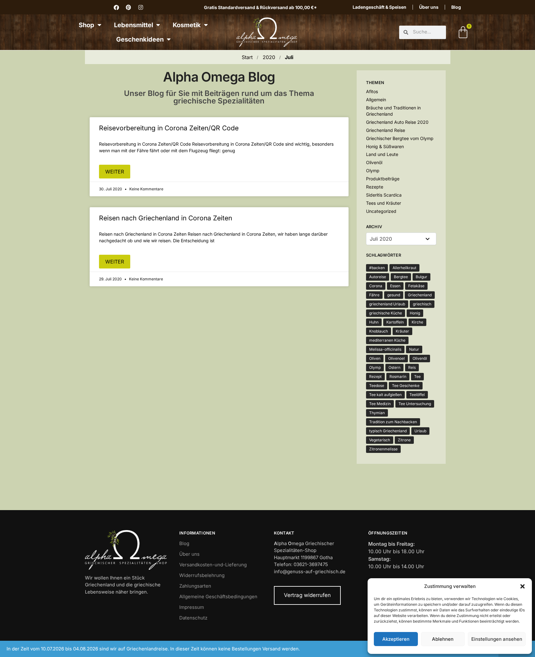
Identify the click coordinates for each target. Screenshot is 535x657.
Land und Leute (382, 154)
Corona (375, 285)
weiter (114, 171)
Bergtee (401, 276)
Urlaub (420, 431)
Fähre (374, 295)
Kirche (417, 322)
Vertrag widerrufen (307, 595)
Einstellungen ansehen (496, 639)
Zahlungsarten (195, 586)
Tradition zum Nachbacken (393, 421)
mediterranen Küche (387, 340)
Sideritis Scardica (384, 195)
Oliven (374, 358)
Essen (395, 285)
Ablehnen (442, 639)
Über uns (428, 7)
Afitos (372, 91)
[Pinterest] (128, 7)
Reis (412, 367)
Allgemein (376, 99)
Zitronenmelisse (383, 449)
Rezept (375, 376)
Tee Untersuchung (415, 403)
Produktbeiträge (382, 178)
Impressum (191, 607)
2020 (269, 57)
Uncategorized (381, 211)
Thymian (377, 412)
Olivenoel (396, 358)
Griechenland (420, 295)
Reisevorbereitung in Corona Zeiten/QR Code (169, 128)
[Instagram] (140, 7)
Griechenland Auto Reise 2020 (397, 122)
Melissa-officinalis (385, 349)
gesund (393, 295)
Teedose (376, 385)
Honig (415, 313)
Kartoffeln (395, 322)
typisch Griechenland (388, 431)
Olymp (372, 170)
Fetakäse (416, 285)
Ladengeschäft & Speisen (379, 7)
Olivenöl (374, 162)
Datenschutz (193, 618)
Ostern (394, 367)
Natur (414, 349)
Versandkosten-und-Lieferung (213, 565)
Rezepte (374, 186)
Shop (86, 25)
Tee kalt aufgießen (385, 394)
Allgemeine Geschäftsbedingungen (218, 596)
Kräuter (402, 331)
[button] (522, 586)
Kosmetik (187, 25)
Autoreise (377, 276)
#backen (377, 267)
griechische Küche (385, 313)
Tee (417, 376)
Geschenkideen (140, 39)
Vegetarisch (379, 440)
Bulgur (421, 276)
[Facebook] (116, 7)
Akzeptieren (395, 639)
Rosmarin (397, 376)
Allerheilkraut (404, 267)
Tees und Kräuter (383, 203)
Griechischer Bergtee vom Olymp (399, 138)
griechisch (422, 304)
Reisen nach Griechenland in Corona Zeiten (165, 218)
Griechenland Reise (385, 130)
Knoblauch (378, 331)
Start (247, 57)
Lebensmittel (133, 25)
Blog (456, 7)
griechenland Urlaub (387, 304)
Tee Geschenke (405, 385)
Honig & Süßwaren (385, 146)
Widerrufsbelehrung (202, 575)
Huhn (374, 322)
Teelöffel (417, 394)
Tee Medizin (380, 403)
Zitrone (404, 440)
